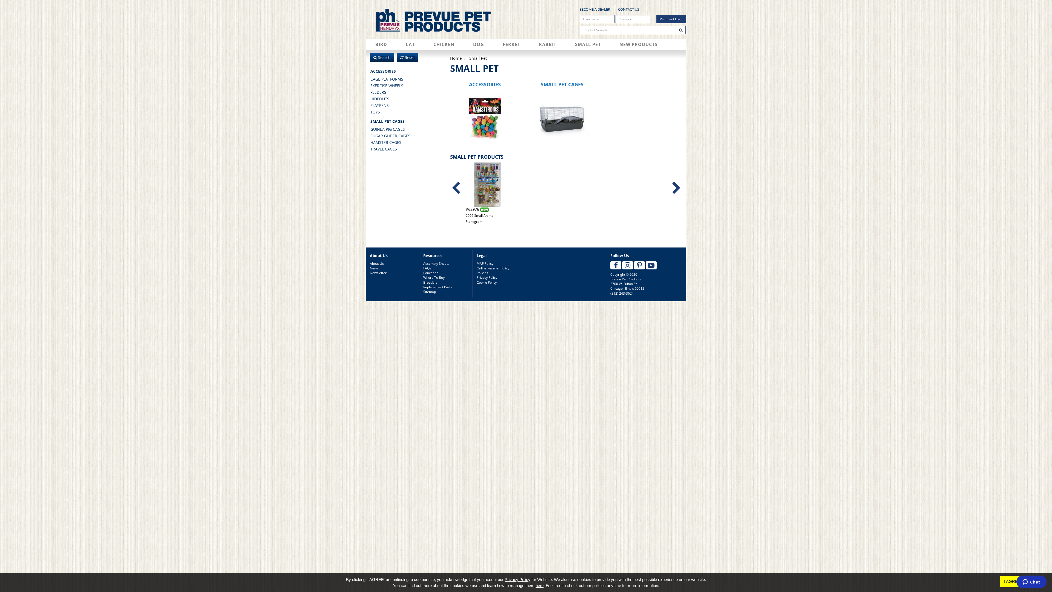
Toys (375, 112)
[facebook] (615, 265)
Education (430, 273)
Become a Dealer (594, 9)
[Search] (681, 30)
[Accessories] (485, 118)
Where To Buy (434, 277)
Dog (478, 44)
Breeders (430, 282)
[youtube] (651, 265)
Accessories (383, 71)
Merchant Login (671, 19)
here (540, 585)
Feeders (378, 92)
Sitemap (429, 291)
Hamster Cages (385, 142)
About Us (377, 263)
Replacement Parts (437, 287)
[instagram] (627, 265)
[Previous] (456, 188)
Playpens (379, 105)
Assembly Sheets (436, 263)
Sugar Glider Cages (390, 135)
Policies (482, 273)
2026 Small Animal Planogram (480, 215)
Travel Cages (383, 149)
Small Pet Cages (387, 121)
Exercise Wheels (386, 85)
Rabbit (547, 44)
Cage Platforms (386, 79)
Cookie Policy (487, 282)
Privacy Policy (487, 277)
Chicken (443, 44)
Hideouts (379, 98)
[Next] (676, 188)
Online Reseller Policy (493, 268)
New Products (638, 44)
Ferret (511, 44)
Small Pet (588, 44)
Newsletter (378, 273)
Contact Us (628, 9)
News (374, 268)
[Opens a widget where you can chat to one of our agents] (1031, 582)
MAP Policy (485, 263)
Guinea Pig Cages (387, 129)
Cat (410, 44)
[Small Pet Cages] (562, 118)
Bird (381, 44)
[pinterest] (639, 265)
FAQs (427, 268)
